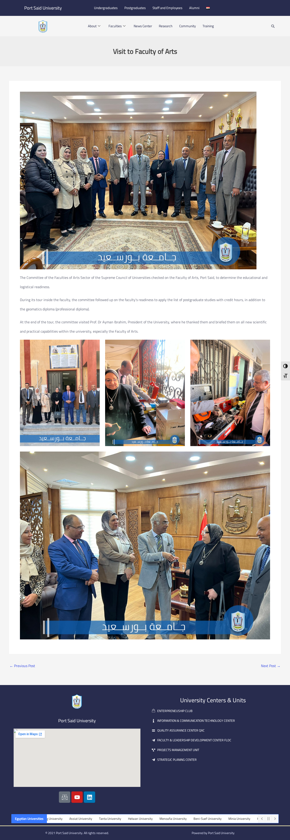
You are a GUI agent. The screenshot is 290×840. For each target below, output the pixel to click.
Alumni (194, 8)
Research (165, 26)
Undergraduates (106, 8)
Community (187, 26)
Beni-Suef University (166, 819)
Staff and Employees (167, 8)
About (92, 26)
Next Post (270, 666)
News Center (143, 26)
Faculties (115, 26)
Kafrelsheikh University (231, 819)
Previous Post (22, 666)
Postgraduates (135, 8)
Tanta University (69, 819)
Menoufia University (131, 819)
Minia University (198, 819)
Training (208, 26)
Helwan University (99, 819)
